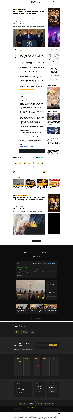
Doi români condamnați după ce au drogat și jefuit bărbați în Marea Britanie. (30, 187)
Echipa (44, 363)
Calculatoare (26, 372)
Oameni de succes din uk (52, 183)
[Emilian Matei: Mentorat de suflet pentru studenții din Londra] (18, 182)
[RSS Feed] (43, 389)
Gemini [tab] (49, 263)
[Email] (23, 23)
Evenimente (17, 363)
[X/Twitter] (38, 386)
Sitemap (53, 372)
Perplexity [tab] (44, 263)
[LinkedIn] (50, 62)
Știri (18, 361)
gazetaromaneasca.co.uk (21, 275)
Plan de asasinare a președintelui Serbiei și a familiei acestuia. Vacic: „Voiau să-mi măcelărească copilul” (53, 136)
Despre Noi (44, 361)
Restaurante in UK (51, 184)
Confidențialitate (54, 363)
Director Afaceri (36, 361)
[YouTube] (43, 386)
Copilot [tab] (53, 263)
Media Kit (44, 372)
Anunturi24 (35, 372)
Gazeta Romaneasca (16, 188)
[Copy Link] (25, 23)
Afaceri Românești (17, 365)
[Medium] (53, 62)
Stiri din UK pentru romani (28, 185)
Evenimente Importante (21, 9)
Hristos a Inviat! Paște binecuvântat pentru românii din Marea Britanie (26, 193)
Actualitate (15, 9)
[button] (57, 2)
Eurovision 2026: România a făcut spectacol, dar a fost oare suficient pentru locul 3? (42, 187)
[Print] (27, 23)
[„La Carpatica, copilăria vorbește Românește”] (54, 182)
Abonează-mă (53, 344)
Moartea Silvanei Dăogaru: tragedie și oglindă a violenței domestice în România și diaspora (53, 122)
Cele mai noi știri (39, 183)
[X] (53, 59)
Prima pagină (14, 193)
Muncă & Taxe (27, 361)
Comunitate (18, 185)
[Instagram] (57, 59)
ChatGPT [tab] (39, 263)
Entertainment (45, 183)
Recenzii (35, 363)
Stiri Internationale (40, 185)
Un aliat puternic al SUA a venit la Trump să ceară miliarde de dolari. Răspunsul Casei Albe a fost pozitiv (53, 151)
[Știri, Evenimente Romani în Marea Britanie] (36, 2)
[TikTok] (36, 389)
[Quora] (57, 62)
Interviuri (22, 185)
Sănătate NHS (27, 363)
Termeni (53, 361)
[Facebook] (50, 59)
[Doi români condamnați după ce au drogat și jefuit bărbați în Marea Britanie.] (30, 182)
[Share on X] (22, 23)
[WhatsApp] (41, 389)
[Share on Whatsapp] (15, 54)
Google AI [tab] (35, 263)
